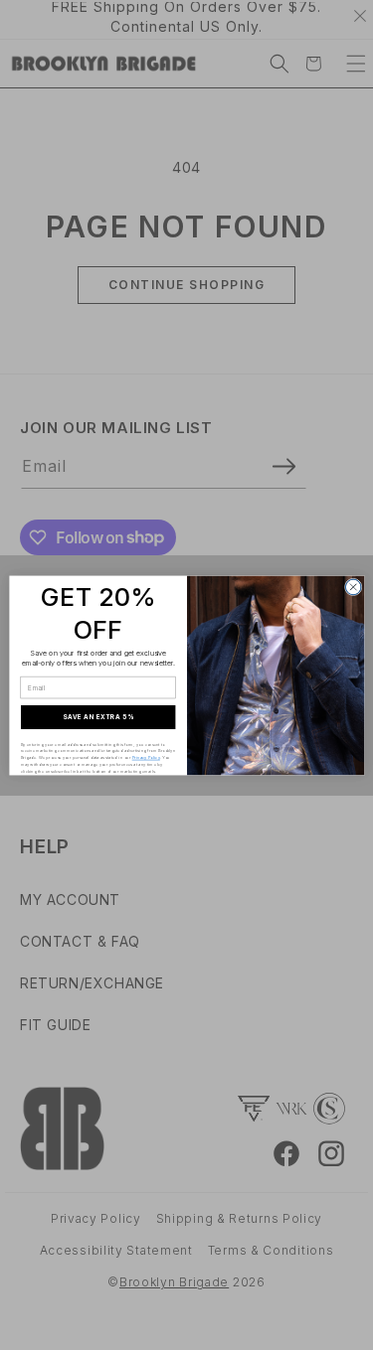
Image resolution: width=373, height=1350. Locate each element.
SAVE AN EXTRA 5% (98, 716)
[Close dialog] (353, 587)
